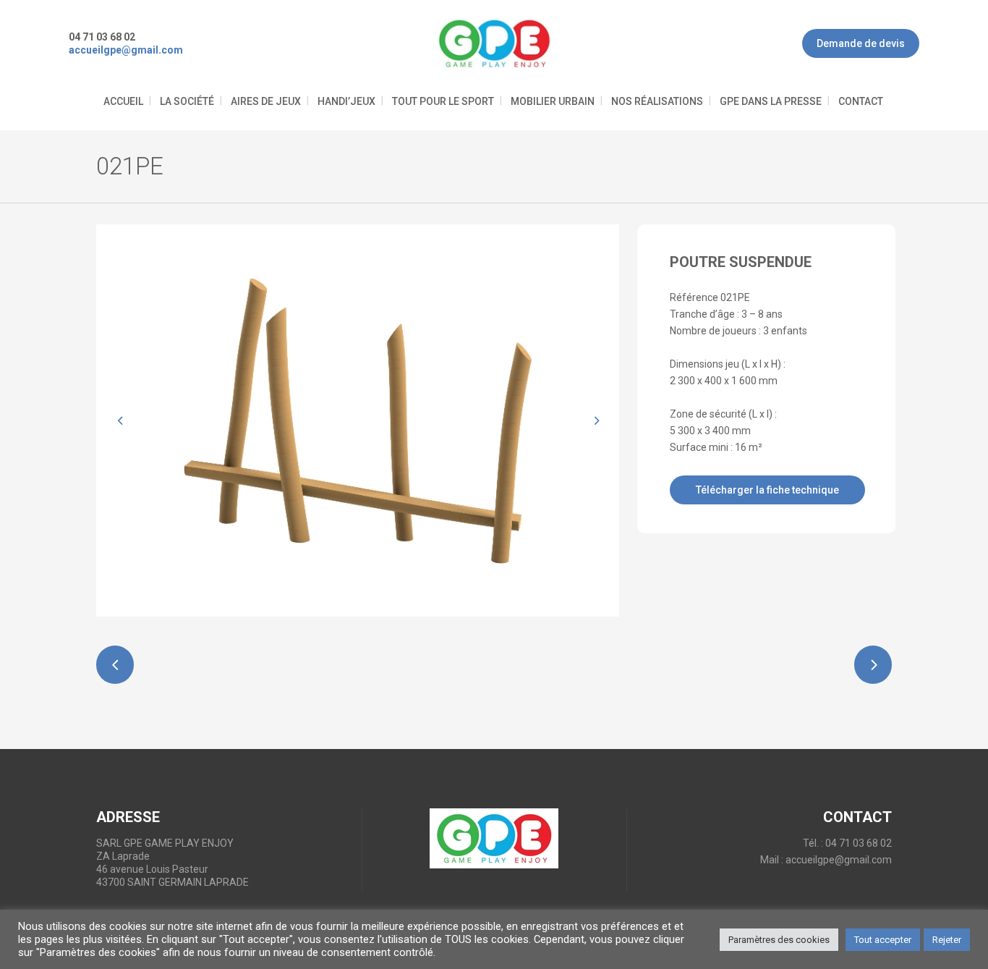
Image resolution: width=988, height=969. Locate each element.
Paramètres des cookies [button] (779, 939)
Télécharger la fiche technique (767, 490)
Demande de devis (861, 43)
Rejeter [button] (946, 939)
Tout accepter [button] (882, 939)
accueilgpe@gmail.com (838, 860)
